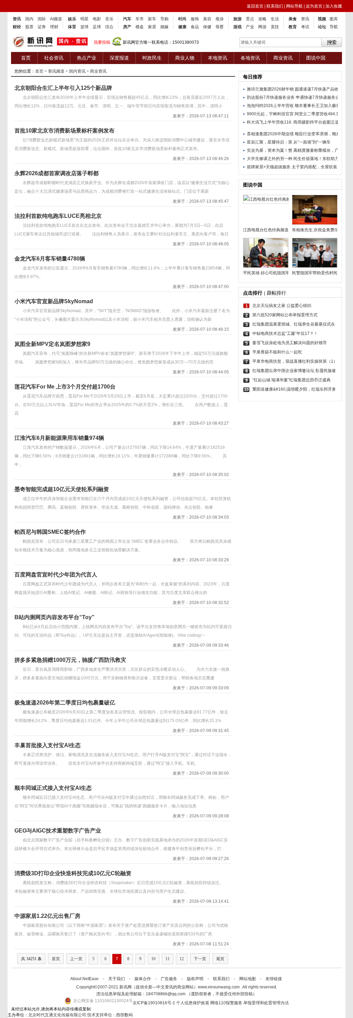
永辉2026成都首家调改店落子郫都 (56, 173)
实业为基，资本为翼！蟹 (269, 150)
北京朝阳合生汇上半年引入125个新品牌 (63, 88)
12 (182, 958)
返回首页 (255, 6)
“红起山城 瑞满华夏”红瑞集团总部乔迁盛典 (291, 380)
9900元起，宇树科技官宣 (270, 114)
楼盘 (139, 26)
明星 (84, 19)
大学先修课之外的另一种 (269, 158)
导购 (164, 19)
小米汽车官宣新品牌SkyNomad (53, 301)
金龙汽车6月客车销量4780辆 (49, 259)
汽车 (127, 19)
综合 (109, 26)
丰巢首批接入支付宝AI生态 (47, 745)
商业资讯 (283, 58)
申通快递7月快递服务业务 (320, 97)
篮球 (84, 26)
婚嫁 (164, 26)
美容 (207, 19)
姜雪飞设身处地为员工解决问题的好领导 (289, 342)
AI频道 (56, 19)
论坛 (322, 26)
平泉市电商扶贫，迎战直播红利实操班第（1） (293, 361)
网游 (262, 26)
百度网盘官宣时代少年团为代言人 (55, 574)
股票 (29, 26)
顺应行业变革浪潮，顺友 (317, 133)
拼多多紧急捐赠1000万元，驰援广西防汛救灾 (70, 660)
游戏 (237, 26)
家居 (152, 26)
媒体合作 (142, 978)
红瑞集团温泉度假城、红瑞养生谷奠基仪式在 (293, 324)
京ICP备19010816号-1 (154, 1002)
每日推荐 (252, 76)
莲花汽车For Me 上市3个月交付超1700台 (64, 387)
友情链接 (273, 978)
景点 (250, 19)
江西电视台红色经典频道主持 (266, 229)
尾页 (220, 958)
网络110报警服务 (226, 1002)
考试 (305, 26)
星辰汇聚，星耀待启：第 (269, 142)
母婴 (219, 26)
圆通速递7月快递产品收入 (319, 89)
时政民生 (152, 58)
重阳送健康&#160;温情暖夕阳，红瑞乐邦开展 (293, 389)
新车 (152, 19)
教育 (293, 26)
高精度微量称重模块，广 (316, 150)
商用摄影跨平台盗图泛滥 (316, 122)
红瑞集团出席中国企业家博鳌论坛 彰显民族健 (293, 370)
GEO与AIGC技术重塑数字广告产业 (57, 831)
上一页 (76, 958)
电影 (97, 19)
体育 (72, 26)
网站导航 (294, 6)
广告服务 (169, 978)
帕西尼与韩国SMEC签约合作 (50, 532)
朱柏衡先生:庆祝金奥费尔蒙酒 (314, 229)
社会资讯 (53, 58)
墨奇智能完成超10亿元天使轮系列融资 (61, 489)
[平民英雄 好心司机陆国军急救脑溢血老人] (266, 253)
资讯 (17, 19)
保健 (207, 26)
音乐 (109, 19)
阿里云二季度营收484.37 (318, 114)
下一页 (200, 958)
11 (167, 958)
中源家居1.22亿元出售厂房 (47, 916)
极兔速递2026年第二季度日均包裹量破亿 (64, 703)
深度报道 (119, 58)
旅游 (237, 19)
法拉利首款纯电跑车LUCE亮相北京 (58, 216)
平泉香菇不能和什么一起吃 (277, 352)
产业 (250, 26)
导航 (334, 26)
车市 (139, 19)
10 (153, 958)
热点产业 (86, 58)
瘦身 (219, 19)
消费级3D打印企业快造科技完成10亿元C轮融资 (72, 873)
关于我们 (116, 978)
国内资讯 (77, 71)
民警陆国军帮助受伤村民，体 (314, 273)
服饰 (195, 19)
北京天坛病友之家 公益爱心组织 (281, 305)
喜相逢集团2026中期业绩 (270, 133)
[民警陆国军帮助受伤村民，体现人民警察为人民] (314, 253)
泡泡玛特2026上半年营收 (270, 105)
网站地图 (247, 978)
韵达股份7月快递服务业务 (271, 97)
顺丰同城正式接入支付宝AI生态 (53, 788)
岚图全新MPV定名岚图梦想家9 (52, 344)
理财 (54, 26)
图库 (334, 19)
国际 (42, 19)
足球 (97, 26)
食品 (195, 26)
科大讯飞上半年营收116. (269, 122)
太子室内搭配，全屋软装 (314, 167)
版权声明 (195, 978)
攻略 (262, 19)
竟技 (275, 26)
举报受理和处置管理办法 (266, 1002)
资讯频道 (56, 71)
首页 (26, 58)
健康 (182, 26)
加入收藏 (333, 6)
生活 (275, 19)
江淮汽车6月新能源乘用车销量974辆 (59, 438)
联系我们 (274, 6)
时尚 (182, 19)
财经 (17, 26)
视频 (322, 19)
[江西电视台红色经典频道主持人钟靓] (266, 210)
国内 (29, 19)
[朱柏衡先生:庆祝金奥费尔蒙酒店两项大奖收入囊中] (314, 210)
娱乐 (72, 19)
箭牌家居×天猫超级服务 (269, 167)
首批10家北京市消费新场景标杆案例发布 (64, 131)
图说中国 (315, 58)
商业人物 (184, 58)
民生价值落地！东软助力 (316, 158)
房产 (127, 26)
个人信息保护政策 (192, 1002)
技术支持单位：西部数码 (110, 1014)
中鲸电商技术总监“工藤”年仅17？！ (285, 333)
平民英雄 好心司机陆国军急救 (266, 273)
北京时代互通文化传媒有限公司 (57, 1014)
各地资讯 (250, 58)
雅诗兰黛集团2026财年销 (270, 89)
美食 (293, 19)
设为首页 (314, 6)
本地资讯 (217, 58)
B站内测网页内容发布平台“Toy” (54, 617)
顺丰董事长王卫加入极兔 (317, 105)
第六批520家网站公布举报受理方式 (284, 314)
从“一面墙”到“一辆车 (312, 142)
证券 (42, 26)
